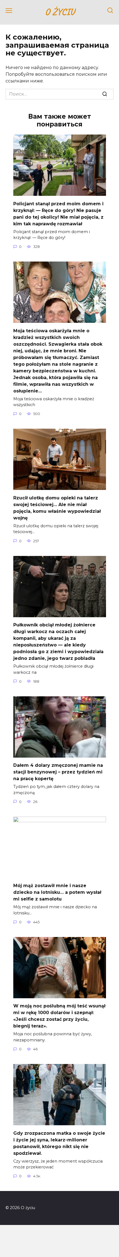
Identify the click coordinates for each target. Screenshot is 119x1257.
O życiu (59, 12)
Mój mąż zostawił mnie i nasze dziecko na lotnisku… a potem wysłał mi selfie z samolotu (57, 892)
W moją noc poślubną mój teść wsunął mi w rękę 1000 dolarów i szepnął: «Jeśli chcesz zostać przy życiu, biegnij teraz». (59, 1016)
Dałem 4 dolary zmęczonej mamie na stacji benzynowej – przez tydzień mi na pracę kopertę (58, 772)
